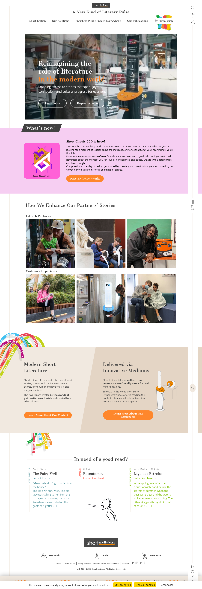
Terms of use (69, 563)
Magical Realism (141, 469)
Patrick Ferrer (41, 478)
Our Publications (137, 20)
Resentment (93, 474)
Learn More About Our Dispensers (128, 415)
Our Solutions (60, 20)
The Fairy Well (45, 474)
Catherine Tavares (145, 478)
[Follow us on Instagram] (192, 571)
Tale (34, 469)
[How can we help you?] (192, 388)
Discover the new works (85, 178)
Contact (125, 563)
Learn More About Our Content (48, 415)
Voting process (84, 563)
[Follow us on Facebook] (144, 563)
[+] (57, 506)
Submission (165, 20)
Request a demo (87, 103)
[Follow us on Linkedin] (192, 566)
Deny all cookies (145, 585)
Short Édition (37, 20)
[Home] (101, 5)
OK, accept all (123, 585)
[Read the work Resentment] (103, 501)
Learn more (52, 103)
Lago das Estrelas (148, 474)
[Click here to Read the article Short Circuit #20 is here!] (42, 160)
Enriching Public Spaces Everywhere (98, 20)
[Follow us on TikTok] (192, 576)
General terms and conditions (106, 563)
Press (58, 563)
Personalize (166, 585)
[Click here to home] (101, 542)
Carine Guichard (93, 478)
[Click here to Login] (193, 21)
